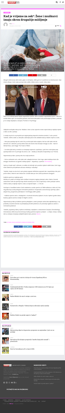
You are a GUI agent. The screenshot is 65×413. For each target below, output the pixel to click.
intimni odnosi (11, 222)
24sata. (38, 214)
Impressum (17, 400)
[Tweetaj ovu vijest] (23, 75)
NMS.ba (11, 403)
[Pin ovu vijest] (32, 75)
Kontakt (44, 401)
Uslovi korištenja (26, 400)
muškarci (18, 222)
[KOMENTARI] (51, 75)
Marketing (10, 400)
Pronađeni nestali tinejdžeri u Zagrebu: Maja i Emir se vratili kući (20, 401)
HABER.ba (15, 374)
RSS (39, 401)
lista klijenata (13, 377)
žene (33, 222)
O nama (4, 400)
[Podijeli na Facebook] (13, 75)
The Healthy (48, 161)
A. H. (13, 23)
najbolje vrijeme (26, 222)
